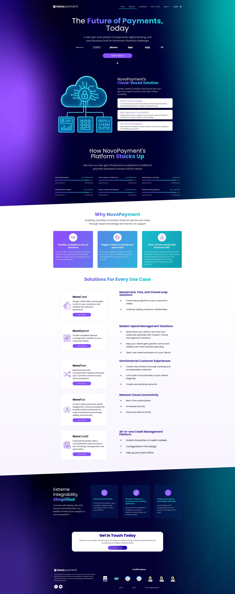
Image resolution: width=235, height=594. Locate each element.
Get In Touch (155, 7)
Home (123, 7)
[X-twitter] (56, 586)
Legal (165, 7)
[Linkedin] (61, 586)
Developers (143, 7)
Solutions (132, 7)
